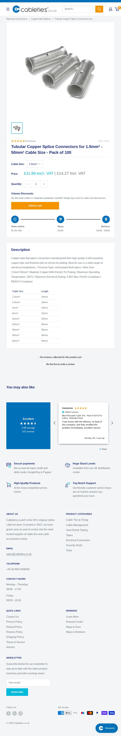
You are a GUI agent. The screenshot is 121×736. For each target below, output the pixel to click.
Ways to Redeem (75, 632)
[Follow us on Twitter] (14, 713)
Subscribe (17, 692)
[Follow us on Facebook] (8, 713)
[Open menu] (7, 9)
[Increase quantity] (44, 184)
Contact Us (12, 616)
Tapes (69, 535)
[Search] (99, 9)
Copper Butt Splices (41, 19)
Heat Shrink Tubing (77, 530)
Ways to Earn (73, 627)
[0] (117, 9)
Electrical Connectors (17, 19)
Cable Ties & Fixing (77, 520)
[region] (83, 423)
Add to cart (35, 205)
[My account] (110, 9)
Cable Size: (18, 164)
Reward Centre (74, 621)
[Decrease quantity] (27, 184)
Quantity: (16, 184)
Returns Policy (14, 632)
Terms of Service (15, 642)
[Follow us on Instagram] (20, 713)
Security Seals (74, 545)
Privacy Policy (14, 621)
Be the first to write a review (60, 364)
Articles (10, 647)
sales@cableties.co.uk (19, 554)
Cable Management (77, 525)
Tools (69, 550)
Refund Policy (14, 627)
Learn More (72, 616)
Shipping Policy (15, 637)
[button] (60, 141)
